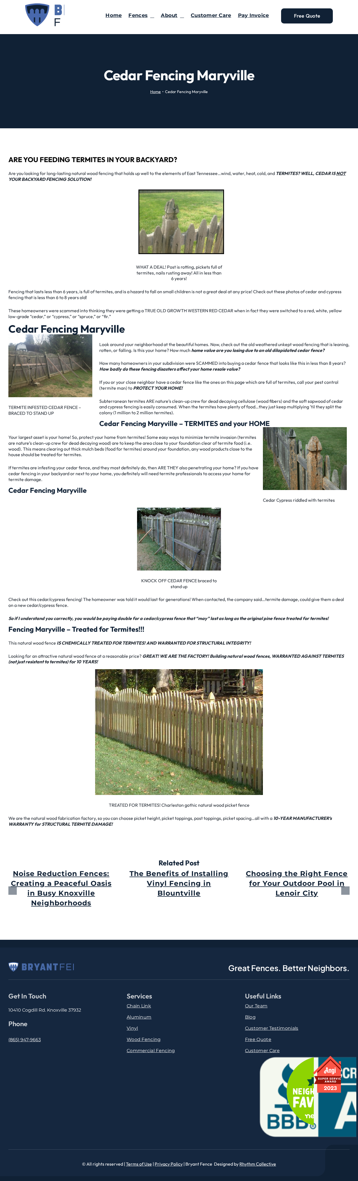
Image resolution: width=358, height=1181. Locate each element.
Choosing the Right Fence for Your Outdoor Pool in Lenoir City (297, 883)
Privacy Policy (169, 1164)
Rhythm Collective (257, 1164)
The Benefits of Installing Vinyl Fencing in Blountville (179, 883)
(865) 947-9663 (24, 1039)
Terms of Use (139, 1164)
